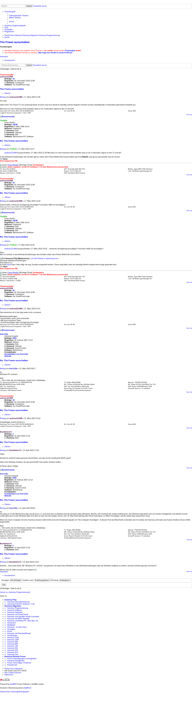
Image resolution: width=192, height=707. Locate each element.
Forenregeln (70, 50)
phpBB (12, 684)
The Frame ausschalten (15, 42)
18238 (15, 124)
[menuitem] (18, 16)
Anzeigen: (5, 580)
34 (14, 79)
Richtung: (55, 580)
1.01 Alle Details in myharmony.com (44, 258)
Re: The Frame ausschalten (14, 141)
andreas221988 (6, 77)
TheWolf (3, 120)
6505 (15, 338)
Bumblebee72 (6, 432)
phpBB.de (27, 688)
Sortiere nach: (28, 580)
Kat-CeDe (4, 334)
